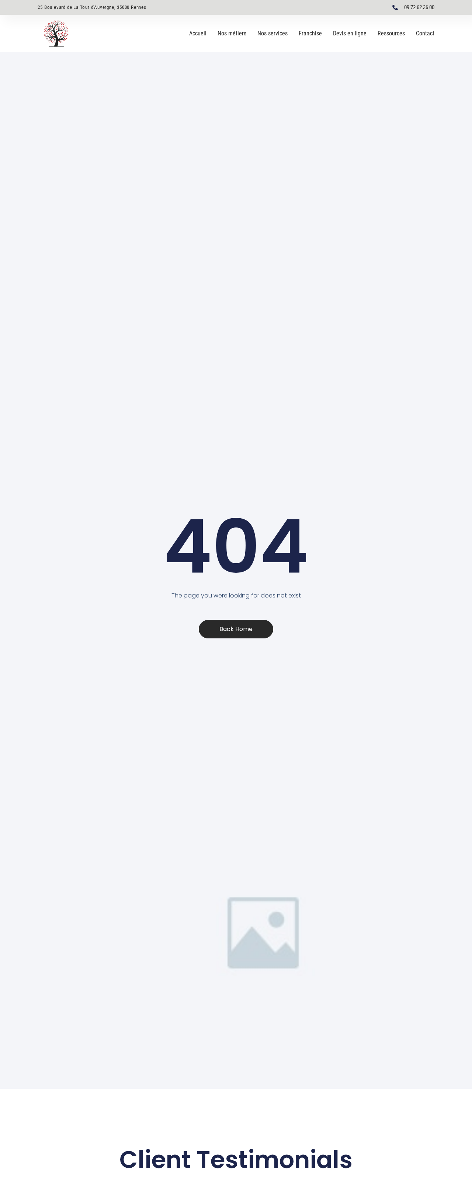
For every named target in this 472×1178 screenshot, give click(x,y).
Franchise (310, 33)
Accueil (197, 33)
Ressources (391, 33)
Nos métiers (232, 33)
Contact (425, 33)
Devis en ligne (350, 33)
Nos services (272, 33)
